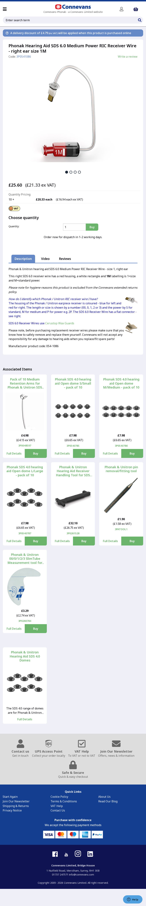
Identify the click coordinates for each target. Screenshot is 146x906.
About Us (104, 797)
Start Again (10, 797)
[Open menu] (5, 9)
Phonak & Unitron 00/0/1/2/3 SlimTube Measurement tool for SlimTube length (24, 559)
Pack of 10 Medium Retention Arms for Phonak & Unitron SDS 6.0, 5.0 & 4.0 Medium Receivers (24, 383)
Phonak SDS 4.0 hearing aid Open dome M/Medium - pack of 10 (121, 383)
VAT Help (57, 806)
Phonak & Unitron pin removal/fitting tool (121, 469)
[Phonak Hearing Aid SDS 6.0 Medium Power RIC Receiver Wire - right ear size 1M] (73, 111)
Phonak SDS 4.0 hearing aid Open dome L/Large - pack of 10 (24, 471)
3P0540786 (121, 445)
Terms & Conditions (64, 801)
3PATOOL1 (121, 529)
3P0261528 (73, 533)
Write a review (127, 56)
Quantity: (14, 226)
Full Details (14, 453)
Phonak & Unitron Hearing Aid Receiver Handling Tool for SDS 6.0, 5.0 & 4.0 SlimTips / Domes (72, 471)
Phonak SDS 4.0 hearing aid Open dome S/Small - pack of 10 (73, 383)
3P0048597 (24, 445)
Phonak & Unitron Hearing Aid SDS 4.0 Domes (25, 656)
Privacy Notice (12, 810)
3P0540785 (73, 445)
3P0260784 (24, 621)
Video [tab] (45, 259)
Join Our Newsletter (16, 801)
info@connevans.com (81, 874)
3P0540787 (24, 533)
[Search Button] (139, 20)
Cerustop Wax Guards (59, 323)
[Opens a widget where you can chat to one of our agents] (132, 899)
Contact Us (58, 810)
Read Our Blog (108, 801)
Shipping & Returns (16, 806)
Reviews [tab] (65, 259)
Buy (35, 453)
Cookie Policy (59, 797)
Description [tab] (23, 259)
